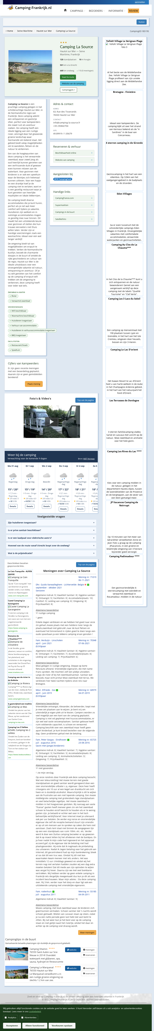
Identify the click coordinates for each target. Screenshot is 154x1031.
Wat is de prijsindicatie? (20, 553)
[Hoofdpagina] (65, 10)
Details (13, 506)
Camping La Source (65, 30)
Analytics (12, 1017)
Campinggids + (68, 89)
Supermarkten (61, 205)
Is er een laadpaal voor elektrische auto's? (30, 537)
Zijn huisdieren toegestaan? (22, 522)
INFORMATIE (116, 10)
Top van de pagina (85, 400)
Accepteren (12, 1025)
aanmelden (140, 2)
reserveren (90, 955)
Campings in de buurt (65, 212)
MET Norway (89, 458)
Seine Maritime (24, 30)
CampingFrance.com (64, 198)
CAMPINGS (77, 10)
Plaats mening (34, 384)
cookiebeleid (35, 1011)
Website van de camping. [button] (73, 83)
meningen (90, 949)
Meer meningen (87, 932)
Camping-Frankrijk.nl (33, 7)
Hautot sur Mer (44, 30)
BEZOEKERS (96, 10)
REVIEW (133, 10)
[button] (52, 422)
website (74, 949)
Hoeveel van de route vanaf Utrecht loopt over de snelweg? (39, 545)
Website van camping (64, 160)
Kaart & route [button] (68, 77)
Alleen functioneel (34, 1025)
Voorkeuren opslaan (62, 1025)
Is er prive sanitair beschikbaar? (24, 530)
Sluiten (142, 22)
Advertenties (30, 1017)
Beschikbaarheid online (65, 152)
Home (10, 30)
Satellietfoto (60, 219)
